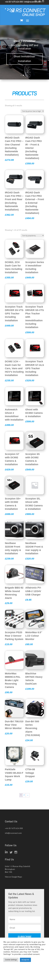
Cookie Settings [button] (11, 960)
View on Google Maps (13, 877)
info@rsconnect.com (32, 2)
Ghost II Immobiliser (25, 41)
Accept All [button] (25, 960)
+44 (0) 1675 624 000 (14, 2)
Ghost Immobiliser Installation (24, 59)
